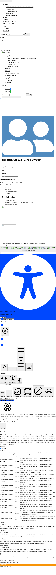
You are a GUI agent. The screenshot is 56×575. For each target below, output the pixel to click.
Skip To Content (4, 398)
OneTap (10, 314)
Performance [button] (3, 530)
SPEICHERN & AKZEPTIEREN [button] (7, 560)
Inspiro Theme (34, 243)
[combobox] (28, 249)
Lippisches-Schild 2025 (11, 204)
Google (4, 173)
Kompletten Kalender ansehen (10, 176)
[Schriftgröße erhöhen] (2, 319)
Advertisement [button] (4, 545)
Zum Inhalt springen (5, 50)
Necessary (4, 448)
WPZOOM (42, 243)
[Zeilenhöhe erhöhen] (2, 339)
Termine (5, 19)
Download (9, 13)
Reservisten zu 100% (10, 21)
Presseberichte (11, 11)
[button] (0, 253)
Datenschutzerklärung (11, 191)
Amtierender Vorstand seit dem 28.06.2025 (19, 7)
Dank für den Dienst (10, 200)
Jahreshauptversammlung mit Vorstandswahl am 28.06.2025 (20, 202)
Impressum (8, 189)
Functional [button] (2, 522)
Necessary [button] (2, 446)
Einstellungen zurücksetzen (7, 400)
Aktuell (6, 17)
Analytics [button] (2, 538)
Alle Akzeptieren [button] (15, 422)
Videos (8, 28)
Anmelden (7, 193)
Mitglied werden (8, 23)
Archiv (1, 41)
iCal (3, 170)
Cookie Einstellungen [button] (5, 422)
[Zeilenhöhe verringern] (2, 345)
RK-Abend (5, 185)
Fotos (5, 26)
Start (5, 5)
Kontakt (6, 31)
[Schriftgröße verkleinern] (2, 325)
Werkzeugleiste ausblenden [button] (7, 319)
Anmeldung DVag (11, 15)
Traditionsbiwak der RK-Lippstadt (11, 183)
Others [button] (2, 553)
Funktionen (10, 9)
